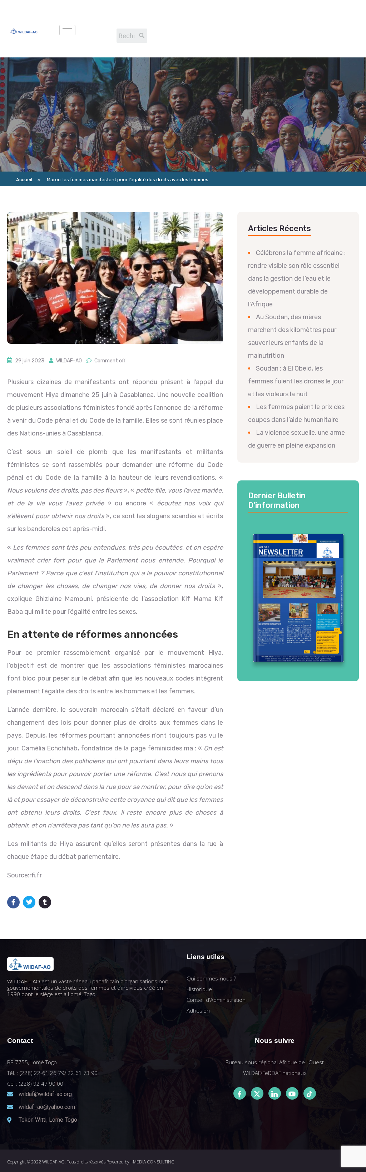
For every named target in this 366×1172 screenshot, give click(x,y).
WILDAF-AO (69, 361)
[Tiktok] (309, 1093)
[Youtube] (292, 1093)
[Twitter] (257, 1093)
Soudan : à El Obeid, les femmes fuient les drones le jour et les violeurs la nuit (295, 381)
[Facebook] (239, 1093)
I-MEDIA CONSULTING (152, 1162)
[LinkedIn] (274, 1093)
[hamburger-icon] (67, 30)
